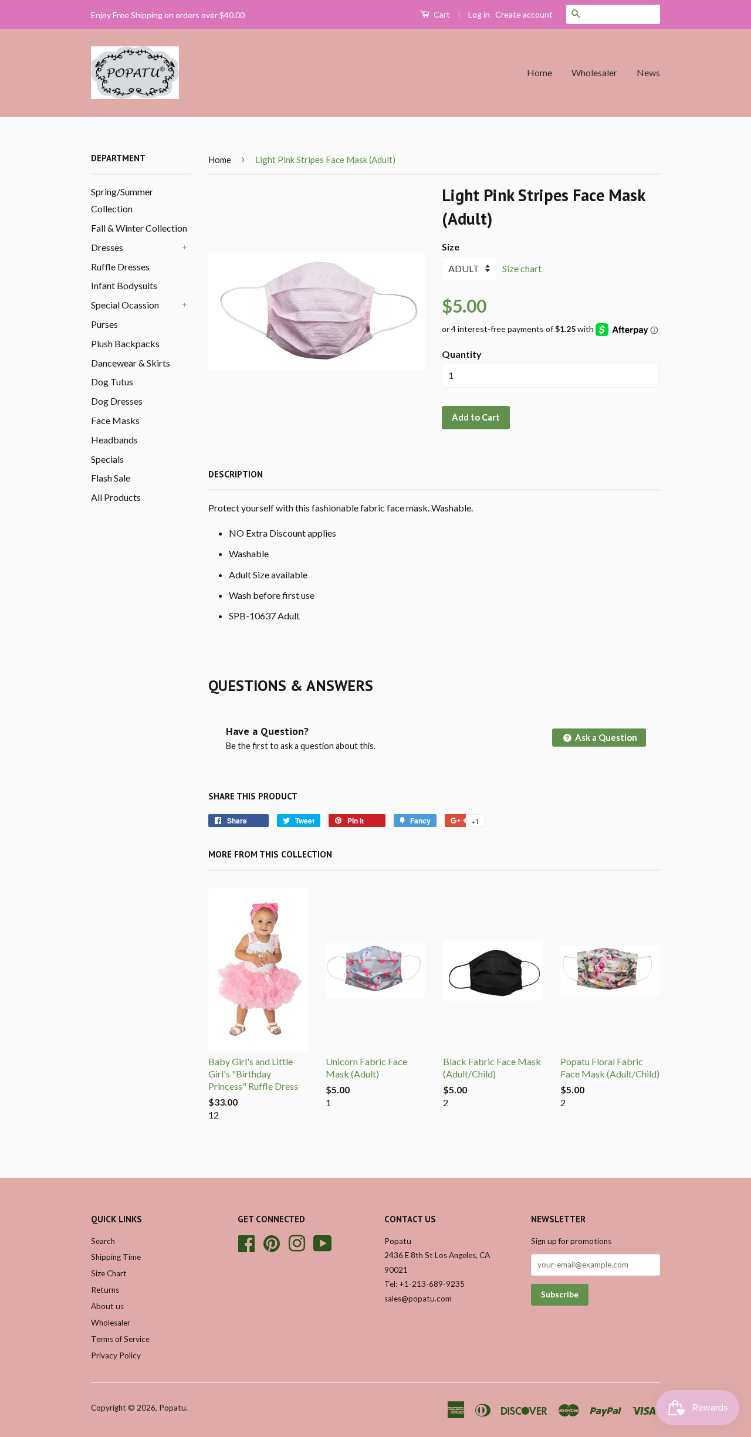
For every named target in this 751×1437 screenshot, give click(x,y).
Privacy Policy (116, 1355)
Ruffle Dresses (120, 266)
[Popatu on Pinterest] (271, 1241)
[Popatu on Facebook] (246, 1241)
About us (107, 1306)
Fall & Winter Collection (139, 227)
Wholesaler (594, 72)
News (648, 72)
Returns (105, 1289)
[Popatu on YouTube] (322, 1241)
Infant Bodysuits (124, 285)
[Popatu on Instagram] (297, 1241)
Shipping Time (116, 1257)
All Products (116, 497)
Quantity (462, 354)
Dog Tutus (112, 381)
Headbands (114, 439)
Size (450, 246)
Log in (479, 14)
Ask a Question (605, 737)
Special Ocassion (125, 304)
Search (103, 1241)
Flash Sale (110, 477)
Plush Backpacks (125, 343)
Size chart (522, 268)
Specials (107, 459)
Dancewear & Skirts (130, 362)
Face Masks (115, 420)
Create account (524, 14)
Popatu (172, 1407)
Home (539, 72)
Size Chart (109, 1273)
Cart (441, 14)
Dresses (107, 247)
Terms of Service (120, 1339)
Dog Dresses (117, 400)
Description (235, 474)
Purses (104, 324)
